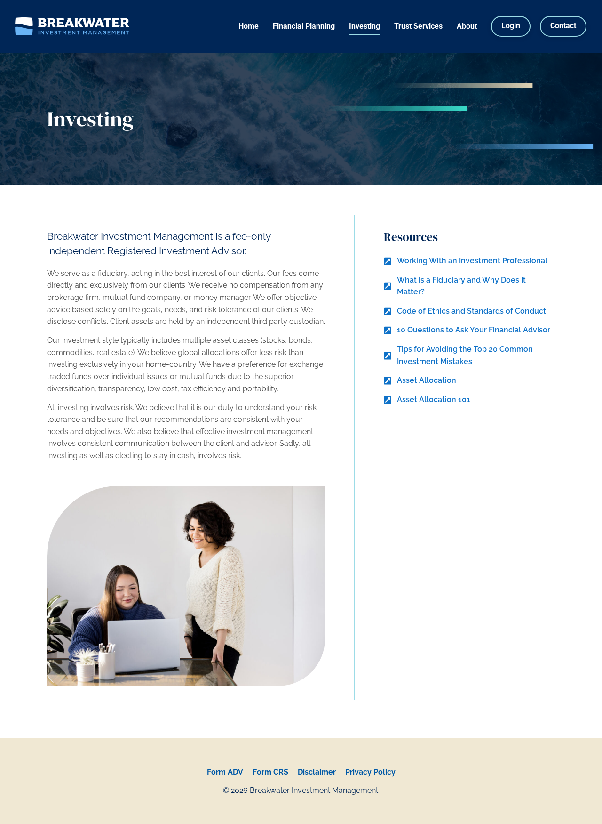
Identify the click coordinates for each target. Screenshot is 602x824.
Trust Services (418, 26)
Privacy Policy (370, 771)
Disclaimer (317, 771)
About (467, 26)
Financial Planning (304, 26)
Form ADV (225, 771)
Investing (364, 26)
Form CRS (270, 771)
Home (248, 26)
